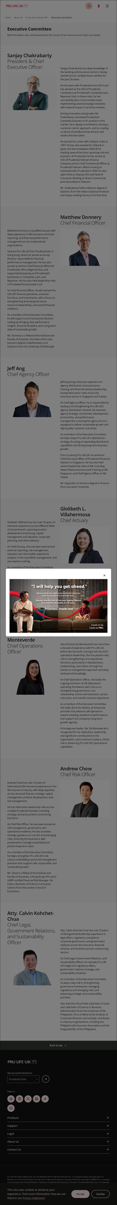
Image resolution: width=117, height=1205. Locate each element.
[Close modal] (104, 575)
